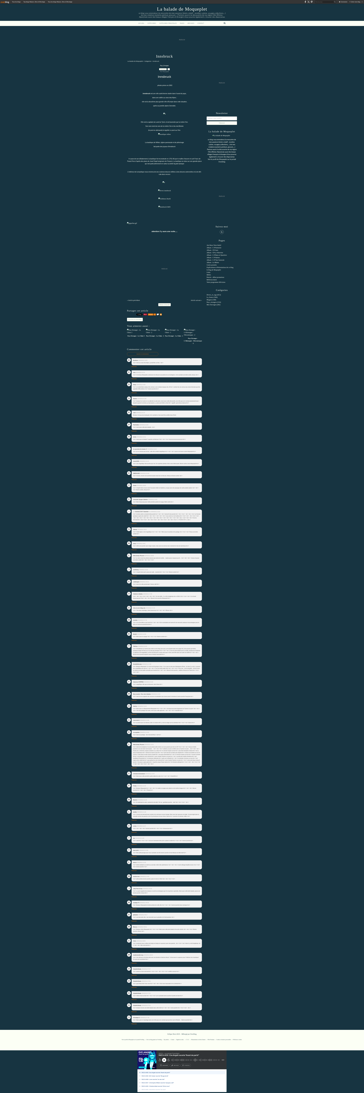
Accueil (141, 23)
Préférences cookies (237, 1039)
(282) (213, 305)
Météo (209, 275)
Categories (147, 61)
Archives (190, 23)
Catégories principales (168, 23)
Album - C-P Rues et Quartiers (217, 255)
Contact (200, 23)
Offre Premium (210, 1039)
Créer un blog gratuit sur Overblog (154, 1039)
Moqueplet (223, 159)
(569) (212, 297)
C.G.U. (187, 1039)
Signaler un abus (180, 1039)
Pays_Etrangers (164, 65)
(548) (211, 300)
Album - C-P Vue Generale (215, 260)
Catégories (151, 23)
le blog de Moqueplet (214, 270)
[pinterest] (311, 2)
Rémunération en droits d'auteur (198, 1039)
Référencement (212, 280)
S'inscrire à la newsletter (135, 319)
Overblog (193, 1034)
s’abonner (165, 1065)
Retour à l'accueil (164, 304)
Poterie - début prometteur (215, 277)
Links (208, 272)
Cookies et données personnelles (223, 1039)
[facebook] (305, 2)
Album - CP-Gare (212, 250)
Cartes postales (212, 265)
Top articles (166, 1039)
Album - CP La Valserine (215, 253)
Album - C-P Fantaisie (214, 248)
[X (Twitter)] (308, 2)
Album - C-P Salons (213, 257)
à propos (186, 1065)
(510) (214, 302)
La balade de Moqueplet (182, 9)
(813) (214, 295)
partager (176, 1065)
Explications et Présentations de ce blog (220, 267)
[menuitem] (141, 23)
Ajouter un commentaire (142, 354)
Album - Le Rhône (213, 262)
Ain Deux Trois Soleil (214, 245)
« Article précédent (133, 300)
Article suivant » (196, 300)
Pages (182, 23)
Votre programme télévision (216, 282)
